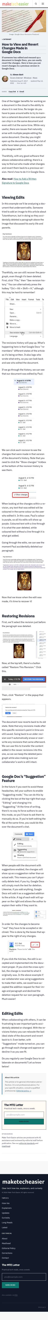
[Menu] (42, 3)
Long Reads (7, 1222)
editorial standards (27, 1143)
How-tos (5, 1203)
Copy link (12, 91)
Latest (4, 1227)
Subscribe (24, 1121)
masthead (6, 1146)
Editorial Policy (8, 1248)
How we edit (21, 83)
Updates (5, 1213)
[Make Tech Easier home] (16, 4)
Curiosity (6, 1217)
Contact (5, 1258)
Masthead (6, 1243)
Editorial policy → (23, 1091)
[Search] (35, 3)
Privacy (42, 1307)
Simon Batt (18, 74)
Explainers (6, 1208)
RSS (16, 1295)
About (4, 1238)
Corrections (7, 1253)
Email (22, 91)
